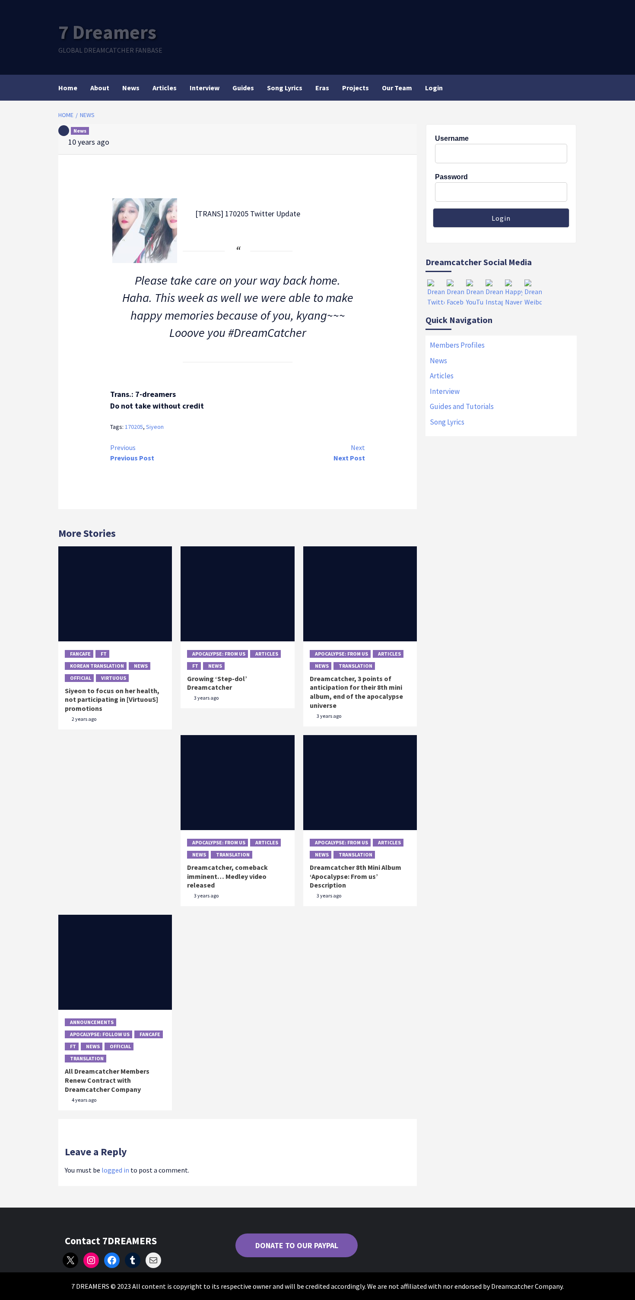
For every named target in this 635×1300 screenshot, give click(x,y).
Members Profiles (457, 345)
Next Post (349, 452)
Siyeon (155, 427)
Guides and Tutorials (462, 406)
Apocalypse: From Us (218, 653)
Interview (204, 87)
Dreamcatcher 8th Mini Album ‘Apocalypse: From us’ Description (355, 876)
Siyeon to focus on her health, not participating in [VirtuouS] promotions (112, 699)
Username (452, 138)
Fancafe (80, 653)
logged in (115, 1170)
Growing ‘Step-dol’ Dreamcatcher (217, 683)
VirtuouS (113, 678)
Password (451, 177)
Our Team (397, 87)
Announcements (92, 1022)
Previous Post (132, 452)
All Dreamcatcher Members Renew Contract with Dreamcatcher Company (107, 1080)
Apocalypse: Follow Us (100, 1034)
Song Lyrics (284, 87)
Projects (355, 87)
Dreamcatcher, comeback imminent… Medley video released (227, 876)
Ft (104, 653)
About (99, 87)
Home (67, 87)
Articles (164, 87)
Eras (322, 87)
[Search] (571, 87)
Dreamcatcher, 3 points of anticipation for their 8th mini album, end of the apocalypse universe (356, 692)
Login (434, 87)
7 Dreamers (107, 32)
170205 (134, 427)
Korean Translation (97, 666)
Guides (243, 87)
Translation (355, 666)
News (131, 87)
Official (80, 678)
